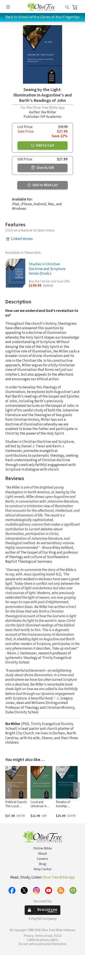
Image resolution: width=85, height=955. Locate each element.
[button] (67, 7)
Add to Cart (44, 145)
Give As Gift (45, 167)
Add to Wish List (45, 185)
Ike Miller (48, 112)
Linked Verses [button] (22, 238)
